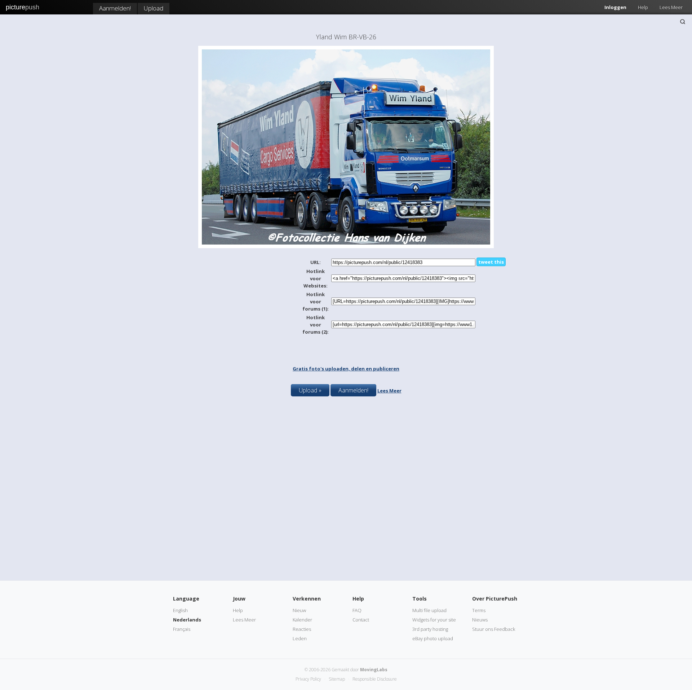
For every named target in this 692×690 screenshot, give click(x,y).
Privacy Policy (308, 679)
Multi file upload (429, 610)
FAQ (356, 610)
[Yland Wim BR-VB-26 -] (346, 246)
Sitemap (337, 679)
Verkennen (307, 598)
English (180, 610)
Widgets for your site (434, 619)
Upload (153, 8)
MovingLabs (373, 670)
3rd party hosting (430, 629)
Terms (478, 610)
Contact (360, 619)
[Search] (682, 21)
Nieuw (299, 610)
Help (643, 7)
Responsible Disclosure (374, 679)
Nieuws (480, 619)
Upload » (310, 390)
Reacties (302, 629)
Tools (419, 598)
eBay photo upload (432, 638)
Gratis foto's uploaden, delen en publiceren (346, 368)
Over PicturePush (494, 598)
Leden (300, 638)
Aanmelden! (115, 8)
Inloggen (615, 7)
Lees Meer (671, 7)
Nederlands (187, 619)
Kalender (302, 619)
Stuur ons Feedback (493, 629)
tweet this (491, 262)
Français (181, 629)
